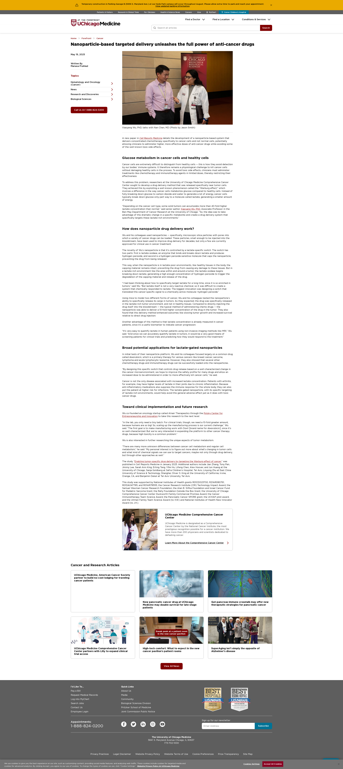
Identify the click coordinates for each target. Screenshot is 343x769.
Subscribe (263, 726)
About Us (126, 691)
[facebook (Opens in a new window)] (123, 724)
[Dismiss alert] (271, 5)
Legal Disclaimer (122, 754)
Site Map (248, 754)
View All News (171, 666)
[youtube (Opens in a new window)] (162, 724)
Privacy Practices (99, 754)
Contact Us (77, 707)
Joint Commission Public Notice (138, 711)
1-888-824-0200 (87, 724)
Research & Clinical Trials (128, 12)
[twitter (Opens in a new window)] (133, 724)
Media (124, 695)
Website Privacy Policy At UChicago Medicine (158, 766)
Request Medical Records (84, 695)
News (74, 89)
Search (266, 28)
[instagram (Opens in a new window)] (152, 724)
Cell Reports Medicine (150, 138)
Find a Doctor (192, 19)
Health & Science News (170, 12)
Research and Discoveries (85, 94)
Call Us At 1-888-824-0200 (89, 110)
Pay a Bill (76, 691)
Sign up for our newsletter (216, 720)
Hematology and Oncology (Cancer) (85, 83)
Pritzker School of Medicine (136, 707)
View (158, 6)
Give (199, 12)
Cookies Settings (251, 764)
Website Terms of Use (176, 754)
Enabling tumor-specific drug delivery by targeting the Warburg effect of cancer (178, 461)
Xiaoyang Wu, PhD (190, 209)
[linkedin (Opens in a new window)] (143, 724)
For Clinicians (149, 12)
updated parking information (175, 6)
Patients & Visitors (105, 12)
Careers (188, 12)
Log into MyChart (80, 699)
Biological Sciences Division (136, 703)
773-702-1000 (171, 743)
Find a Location (221, 19)
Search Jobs (77, 703)
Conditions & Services (254, 19)
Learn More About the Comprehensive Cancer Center (194, 543)
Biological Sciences (81, 99)
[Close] (339, 764)
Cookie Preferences (203, 754)
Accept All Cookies (273, 764)
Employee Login (79, 711)
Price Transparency (228, 754)
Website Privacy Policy (147, 754)
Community (127, 699)
